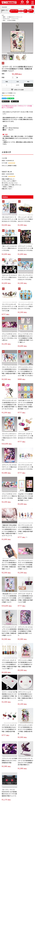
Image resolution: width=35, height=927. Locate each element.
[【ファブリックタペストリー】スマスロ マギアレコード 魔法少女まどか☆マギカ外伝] (9, 424)
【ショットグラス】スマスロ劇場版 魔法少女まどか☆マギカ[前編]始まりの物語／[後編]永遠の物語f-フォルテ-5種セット (25, 338)
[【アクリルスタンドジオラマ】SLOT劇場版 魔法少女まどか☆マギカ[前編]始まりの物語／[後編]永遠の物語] (25, 715)
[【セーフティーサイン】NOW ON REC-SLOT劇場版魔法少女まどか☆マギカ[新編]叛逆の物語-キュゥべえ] (9, 780)
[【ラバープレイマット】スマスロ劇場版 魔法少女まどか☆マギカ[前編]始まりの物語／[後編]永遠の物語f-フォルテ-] (9, 357)
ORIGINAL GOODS (6, 18)
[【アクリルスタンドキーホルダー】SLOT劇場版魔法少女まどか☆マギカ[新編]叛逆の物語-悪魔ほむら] (25, 749)
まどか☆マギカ (14, 11)
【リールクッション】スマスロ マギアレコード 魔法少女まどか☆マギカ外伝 (25, 306)
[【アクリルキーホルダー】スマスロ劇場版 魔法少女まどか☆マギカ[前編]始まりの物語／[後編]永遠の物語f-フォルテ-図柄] (25, 584)
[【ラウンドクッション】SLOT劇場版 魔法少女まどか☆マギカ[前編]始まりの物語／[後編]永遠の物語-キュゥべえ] (25, 682)
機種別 (4, 17)
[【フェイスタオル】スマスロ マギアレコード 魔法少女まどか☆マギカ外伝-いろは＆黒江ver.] (9, 324)
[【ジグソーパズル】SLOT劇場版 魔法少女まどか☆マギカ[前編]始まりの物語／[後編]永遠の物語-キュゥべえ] (9, 682)
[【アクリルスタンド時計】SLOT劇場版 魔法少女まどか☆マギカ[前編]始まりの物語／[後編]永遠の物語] (25, 650)
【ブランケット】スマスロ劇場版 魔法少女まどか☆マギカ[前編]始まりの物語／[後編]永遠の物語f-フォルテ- (25, 631)
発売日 (4, 20)
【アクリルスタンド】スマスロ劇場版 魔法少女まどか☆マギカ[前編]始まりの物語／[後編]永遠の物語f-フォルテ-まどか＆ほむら (9, 405)
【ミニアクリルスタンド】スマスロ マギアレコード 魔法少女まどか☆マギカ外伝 (25, 467)
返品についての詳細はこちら (9, 93)
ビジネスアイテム (15, 18)
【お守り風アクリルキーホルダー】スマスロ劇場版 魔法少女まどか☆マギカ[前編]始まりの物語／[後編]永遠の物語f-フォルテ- (25, 405)
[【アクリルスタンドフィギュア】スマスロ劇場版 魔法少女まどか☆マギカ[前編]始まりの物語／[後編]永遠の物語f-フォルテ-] (9, 617)
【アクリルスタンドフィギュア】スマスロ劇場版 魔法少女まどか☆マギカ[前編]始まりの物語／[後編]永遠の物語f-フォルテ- (9, 631)
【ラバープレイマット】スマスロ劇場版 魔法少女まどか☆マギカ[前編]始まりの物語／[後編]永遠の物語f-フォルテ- (9, 371)
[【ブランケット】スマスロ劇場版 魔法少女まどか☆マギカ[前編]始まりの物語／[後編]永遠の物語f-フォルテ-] (25, 617)
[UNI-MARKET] (9, 2)
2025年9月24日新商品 (11, 20)
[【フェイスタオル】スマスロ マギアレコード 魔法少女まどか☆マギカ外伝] (9, 484)
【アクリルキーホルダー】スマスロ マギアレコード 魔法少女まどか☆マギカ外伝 (25, 436)
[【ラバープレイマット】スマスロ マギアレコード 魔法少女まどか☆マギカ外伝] (25, 265)
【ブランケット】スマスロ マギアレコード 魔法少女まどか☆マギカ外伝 (9, 467)
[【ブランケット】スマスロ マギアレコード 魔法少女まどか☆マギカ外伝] (9, 455)
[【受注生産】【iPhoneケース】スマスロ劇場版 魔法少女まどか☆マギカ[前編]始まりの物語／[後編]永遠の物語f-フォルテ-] (9, 551)
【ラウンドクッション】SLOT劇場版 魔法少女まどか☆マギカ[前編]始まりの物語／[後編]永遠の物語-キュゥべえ (25, 696)
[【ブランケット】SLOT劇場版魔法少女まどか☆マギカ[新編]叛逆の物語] (9, 749)
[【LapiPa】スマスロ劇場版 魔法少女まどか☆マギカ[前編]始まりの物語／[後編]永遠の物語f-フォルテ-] (25, 484)
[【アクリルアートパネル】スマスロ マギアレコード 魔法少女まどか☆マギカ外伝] (25, 236)
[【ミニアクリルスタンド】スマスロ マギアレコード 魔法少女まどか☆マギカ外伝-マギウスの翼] (9, 295)
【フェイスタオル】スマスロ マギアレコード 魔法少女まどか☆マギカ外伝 (9, 496)
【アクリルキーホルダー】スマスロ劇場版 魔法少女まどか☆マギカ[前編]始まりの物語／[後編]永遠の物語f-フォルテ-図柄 (25, 598)
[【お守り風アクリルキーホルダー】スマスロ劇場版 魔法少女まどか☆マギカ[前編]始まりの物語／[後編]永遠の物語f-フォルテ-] (25, 391)
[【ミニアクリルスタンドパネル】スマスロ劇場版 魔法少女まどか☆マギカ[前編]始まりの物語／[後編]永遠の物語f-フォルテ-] (25, 551)
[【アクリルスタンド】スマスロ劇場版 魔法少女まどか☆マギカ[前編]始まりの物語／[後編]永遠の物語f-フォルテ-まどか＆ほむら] (9, 391)
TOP (3, 15)
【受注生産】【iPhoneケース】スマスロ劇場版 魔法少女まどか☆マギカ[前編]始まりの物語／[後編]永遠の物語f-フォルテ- (9, 565)
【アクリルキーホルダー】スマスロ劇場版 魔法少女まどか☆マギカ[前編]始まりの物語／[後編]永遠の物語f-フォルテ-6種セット (9, 664)
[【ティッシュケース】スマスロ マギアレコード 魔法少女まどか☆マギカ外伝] (25, 207)
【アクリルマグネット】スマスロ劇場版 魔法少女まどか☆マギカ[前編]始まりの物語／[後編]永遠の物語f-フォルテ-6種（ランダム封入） (26, 371)
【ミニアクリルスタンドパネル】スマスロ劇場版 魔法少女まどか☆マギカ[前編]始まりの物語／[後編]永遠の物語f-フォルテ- (25, 565)
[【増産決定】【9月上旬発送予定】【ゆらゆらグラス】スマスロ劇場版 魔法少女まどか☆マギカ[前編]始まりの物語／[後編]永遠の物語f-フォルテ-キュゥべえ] (9, 515)
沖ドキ (25, 11)
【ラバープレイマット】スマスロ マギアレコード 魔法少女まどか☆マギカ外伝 (25, 277)
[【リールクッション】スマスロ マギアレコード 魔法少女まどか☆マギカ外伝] (25, 295)
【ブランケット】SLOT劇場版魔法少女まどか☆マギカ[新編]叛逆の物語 (9, 760)
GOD (21, 11)
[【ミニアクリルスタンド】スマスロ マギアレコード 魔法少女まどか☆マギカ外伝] (25, 455)
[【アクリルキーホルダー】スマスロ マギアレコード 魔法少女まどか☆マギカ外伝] (25, 424)
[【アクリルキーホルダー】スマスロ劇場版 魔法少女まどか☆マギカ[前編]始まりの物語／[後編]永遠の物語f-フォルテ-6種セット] (9, 650)
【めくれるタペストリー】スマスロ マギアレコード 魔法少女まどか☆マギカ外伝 (9, 219)
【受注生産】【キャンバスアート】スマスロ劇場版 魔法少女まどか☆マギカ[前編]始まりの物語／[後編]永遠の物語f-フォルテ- (9, 598)
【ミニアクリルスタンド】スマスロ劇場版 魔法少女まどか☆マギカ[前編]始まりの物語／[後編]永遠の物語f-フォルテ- (25, 529)
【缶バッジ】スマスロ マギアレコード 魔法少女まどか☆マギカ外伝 (9, 248)
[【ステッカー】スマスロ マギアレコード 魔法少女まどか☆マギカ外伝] (9, 265)
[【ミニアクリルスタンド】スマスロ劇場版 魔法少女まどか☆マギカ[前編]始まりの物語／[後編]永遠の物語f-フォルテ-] (25, 515)
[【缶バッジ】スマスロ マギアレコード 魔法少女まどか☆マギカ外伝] (9, 236)
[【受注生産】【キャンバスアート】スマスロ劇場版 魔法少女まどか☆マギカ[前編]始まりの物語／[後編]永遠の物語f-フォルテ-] (9, 584)
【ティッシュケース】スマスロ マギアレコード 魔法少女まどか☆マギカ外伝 (25, 219)
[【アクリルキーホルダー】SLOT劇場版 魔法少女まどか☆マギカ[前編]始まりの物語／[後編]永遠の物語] (9, 715)
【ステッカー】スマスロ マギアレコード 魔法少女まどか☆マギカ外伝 (9, 277)
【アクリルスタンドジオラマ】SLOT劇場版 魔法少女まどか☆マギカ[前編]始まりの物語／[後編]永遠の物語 (25, 729)
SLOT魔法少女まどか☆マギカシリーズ (14, 17)
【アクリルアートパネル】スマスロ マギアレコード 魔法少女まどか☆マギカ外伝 (25, 248)
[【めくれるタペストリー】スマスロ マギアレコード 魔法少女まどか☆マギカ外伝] (9, 207)
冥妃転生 (30, 11)
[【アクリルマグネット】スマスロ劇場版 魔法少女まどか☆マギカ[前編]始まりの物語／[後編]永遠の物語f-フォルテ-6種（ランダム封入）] (25, 357)
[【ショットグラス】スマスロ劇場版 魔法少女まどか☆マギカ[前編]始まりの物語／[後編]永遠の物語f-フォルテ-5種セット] (25, 324)
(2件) (13, 95)
